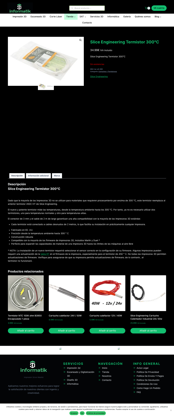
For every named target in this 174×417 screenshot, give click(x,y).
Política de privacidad (96, 413)
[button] (80, 40)
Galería (127, 16)
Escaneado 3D (38, 16)
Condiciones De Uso (147, 384)
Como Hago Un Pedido (148, 388)
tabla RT (45, 254)
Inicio (104, 368)
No (82, 413)
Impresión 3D (19, 16)
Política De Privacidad (148, 372)
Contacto (87, 22)
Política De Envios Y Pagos (150, 376)
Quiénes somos (143, 16)
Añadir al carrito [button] (25, 330)
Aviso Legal (142, 368)
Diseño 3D (72, 380)
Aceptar (74, 413)
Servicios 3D (96, 16)
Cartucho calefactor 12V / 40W (106, 315)
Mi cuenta (159, 8)
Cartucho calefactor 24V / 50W (65, 315)
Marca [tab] (57, 175)
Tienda (105, 372)
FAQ (139, 392)
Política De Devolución (148, 380)
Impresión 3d (73, 368)
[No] (171, 410)
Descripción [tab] (17, 175)
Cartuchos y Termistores (107, 71)
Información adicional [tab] (38, 175)
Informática (113, 16)
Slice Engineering (99, 76)
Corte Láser (56, 16)
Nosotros (106, 376)
